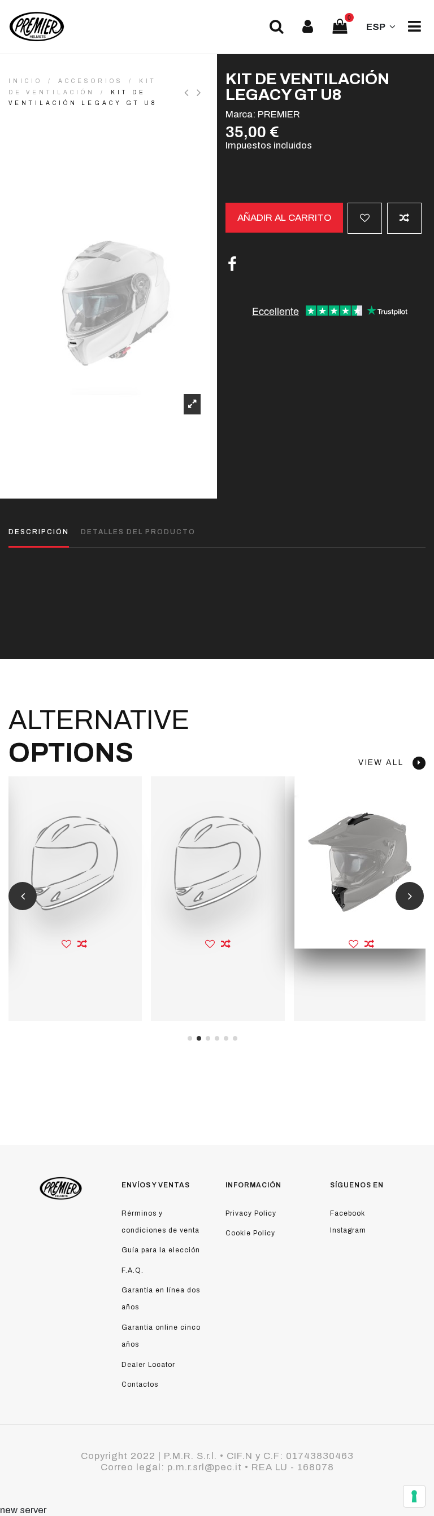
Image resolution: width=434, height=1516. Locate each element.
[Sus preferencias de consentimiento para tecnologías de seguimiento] (414, 1496)
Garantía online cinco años (161, 1335)
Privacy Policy (250, 1213)
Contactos (139, 1384)
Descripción (38, 532)
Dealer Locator (148, 1365)
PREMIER (279, 114)
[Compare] (82, 945)
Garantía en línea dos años (160, 1298)
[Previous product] (190, 92)
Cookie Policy (250, 1233)
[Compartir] (232, 264)
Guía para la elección (160, 1250)
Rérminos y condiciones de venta (160, 1221)
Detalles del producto (138, 532)
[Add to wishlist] (365, 218)
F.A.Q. (132, 1270)
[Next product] (200, 92)
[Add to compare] (404, 218)
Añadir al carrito (284, 217)
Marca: (240, 114)
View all (385, 762)
